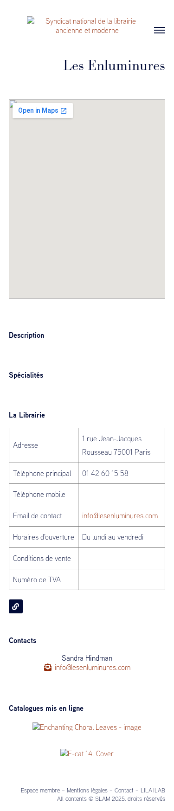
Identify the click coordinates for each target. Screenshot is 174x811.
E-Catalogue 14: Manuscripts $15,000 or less (82, 766)
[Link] (16, 606)
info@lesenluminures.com (120, 515)
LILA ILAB (153, 790)
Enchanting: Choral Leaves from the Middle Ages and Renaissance (82, 744)
